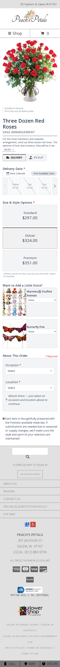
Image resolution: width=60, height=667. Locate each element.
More (7, 149)
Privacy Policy (14, 647)
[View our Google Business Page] (27, 526)
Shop (17, 33)
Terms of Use (30, 653)
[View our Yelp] (33, 526)
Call (11, 664)
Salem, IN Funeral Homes (22, 624)
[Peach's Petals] (30, 24)
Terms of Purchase (39, 647)
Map (31, 664)
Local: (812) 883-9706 (30, 552)
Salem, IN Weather (14, 636)
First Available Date (44, 173)
